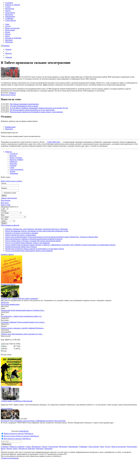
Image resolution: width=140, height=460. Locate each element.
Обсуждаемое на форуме (10, 225)
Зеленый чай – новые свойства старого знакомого (19, 298)
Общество (13, 161)
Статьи (7, 7)
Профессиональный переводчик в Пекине (21, 247)
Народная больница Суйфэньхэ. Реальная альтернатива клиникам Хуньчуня (33, 239)
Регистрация (5, 200)
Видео (7, 32)
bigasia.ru (12, 93)
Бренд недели (6, 387)
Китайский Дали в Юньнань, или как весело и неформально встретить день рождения (33, 421)
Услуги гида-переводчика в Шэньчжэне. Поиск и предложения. (29, 251)
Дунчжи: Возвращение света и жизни (24, 106)
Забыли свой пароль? (9, 198)
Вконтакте (9, 129)
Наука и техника (16, 158)
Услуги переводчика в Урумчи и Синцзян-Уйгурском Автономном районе (33, 241)
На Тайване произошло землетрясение (24, 104)
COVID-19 (14, 154)
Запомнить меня (10, 193)
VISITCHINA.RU (53, 142)
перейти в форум (7, 254)
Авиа (7, 24)
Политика (13, 163)
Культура (13, 156)
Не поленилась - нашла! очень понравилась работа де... (21, 316)
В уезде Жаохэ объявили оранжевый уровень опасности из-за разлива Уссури (39, 108)
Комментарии (10, 127)
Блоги (7, 36)
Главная (8, 49)
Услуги (7, 26)
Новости (8, 53)
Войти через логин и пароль (11, 181)
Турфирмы (9, 18)
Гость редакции (6, 408)
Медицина (9, 14)
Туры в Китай (10, 20)
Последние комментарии (10, 304)
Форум (7, 34)
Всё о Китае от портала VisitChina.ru (17, 438)
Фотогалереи (10, 30)
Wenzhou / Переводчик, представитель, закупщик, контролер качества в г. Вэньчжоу (36, 229)
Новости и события (12, 5)
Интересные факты (8, 284)
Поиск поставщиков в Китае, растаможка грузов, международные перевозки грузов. (36, 231)
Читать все (5, 302)
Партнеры (9, 42)
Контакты (9, 40)
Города (7, 11)
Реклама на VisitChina (13, 38)
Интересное (9, 9)
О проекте (9, 3)
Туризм (12, 171)
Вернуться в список (8, 95)
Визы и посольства (12, 28)
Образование (10, 16)
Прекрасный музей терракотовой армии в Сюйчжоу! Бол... (23, 310)
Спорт (12, 167)
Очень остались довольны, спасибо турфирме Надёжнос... (22, 328)
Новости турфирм (16, 159)
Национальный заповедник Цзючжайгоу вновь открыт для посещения (36, 112)
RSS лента (5, 203)
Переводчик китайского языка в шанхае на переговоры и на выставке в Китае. (34, 249)
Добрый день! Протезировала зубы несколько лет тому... (22, 334)
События (8, 57)
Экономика (14, 173)
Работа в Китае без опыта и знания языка (20, 235)
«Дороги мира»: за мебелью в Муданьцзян (16, 401)
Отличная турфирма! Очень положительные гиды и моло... (23, 322)
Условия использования (10, 458)
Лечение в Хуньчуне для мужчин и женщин (21, 233)
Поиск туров (5, 205)
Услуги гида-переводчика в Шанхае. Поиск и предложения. (27, 243)
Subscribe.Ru (24, 431)
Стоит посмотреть (16, 169)
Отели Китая (10, 12)
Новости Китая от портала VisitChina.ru (18, 433)
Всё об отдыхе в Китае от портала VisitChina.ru (21, 436)
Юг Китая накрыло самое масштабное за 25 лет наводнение (32, 110)
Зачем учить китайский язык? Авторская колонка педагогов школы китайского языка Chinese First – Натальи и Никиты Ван (51, 237)
